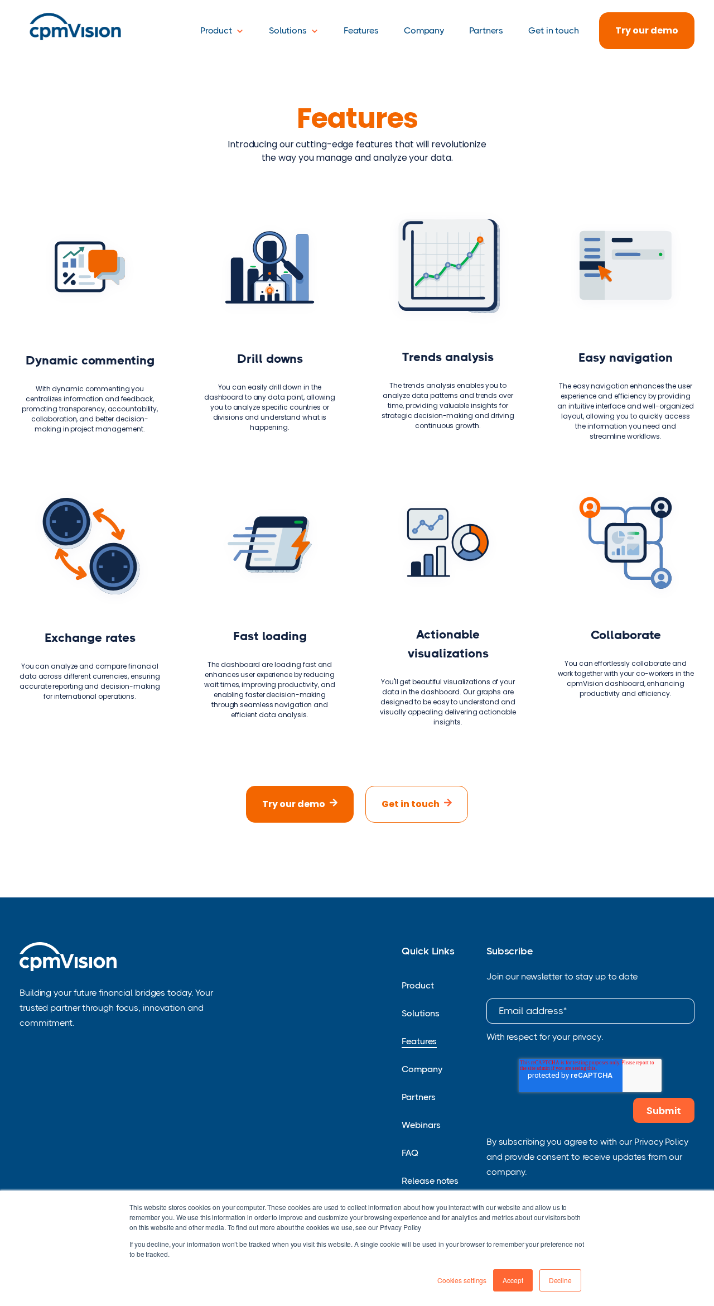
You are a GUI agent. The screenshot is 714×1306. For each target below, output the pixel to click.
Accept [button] (513, 1280)
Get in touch (553, 30)
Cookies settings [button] (461, 1280)
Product (216, 30)
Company (424, 30)
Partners (486, 30)
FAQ (410, 1152)
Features (361, 30)
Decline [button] (560, 1280)
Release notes (430, 1180)
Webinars (421, 1125)
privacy (586, 1036)
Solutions (288, 30)
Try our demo (646, 30)
